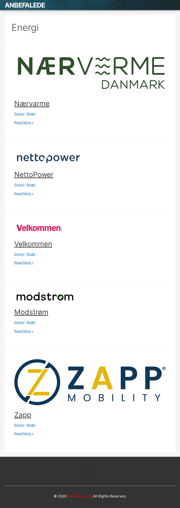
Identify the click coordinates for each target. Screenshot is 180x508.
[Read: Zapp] (90, 382)
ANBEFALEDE (25, 5)
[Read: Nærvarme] (90, 73)
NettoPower (33, 174)
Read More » (23, 122)
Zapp (22, 414)
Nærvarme (31, 103)
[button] (120, 4)
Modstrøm (31, 312)
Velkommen (33, 244)
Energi (19, 114)
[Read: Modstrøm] (44, 297)
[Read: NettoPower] (48, 158)
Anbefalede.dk (79, 496)
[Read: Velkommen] (39, 228)
